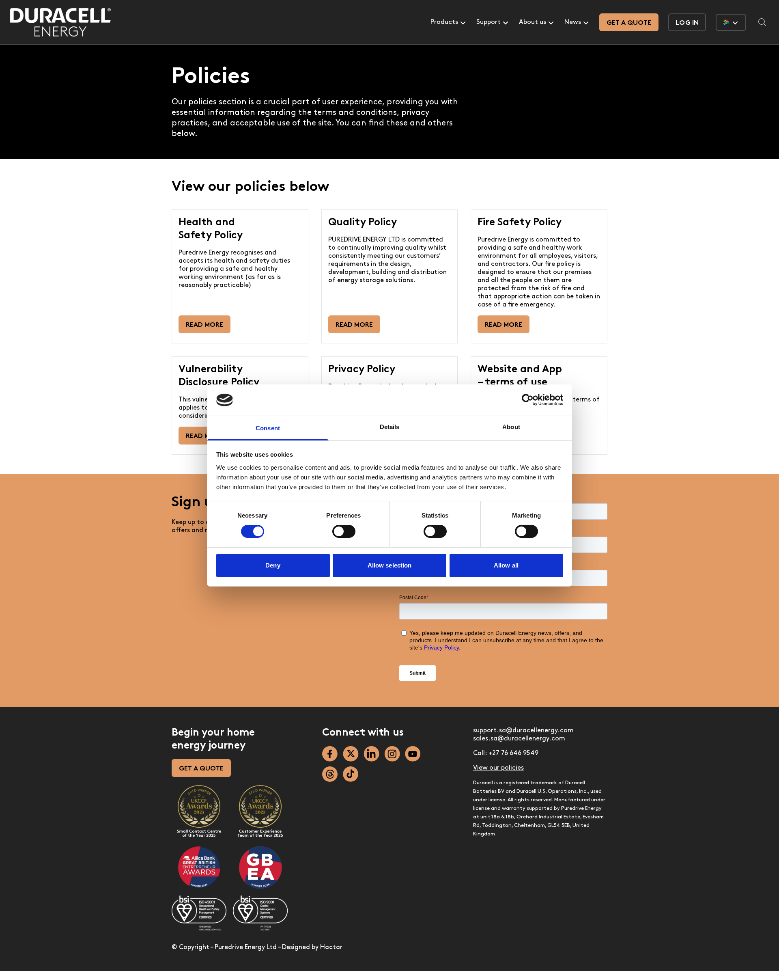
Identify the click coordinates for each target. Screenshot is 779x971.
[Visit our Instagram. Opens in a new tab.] (392, 754)
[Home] (60, 22)
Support (488, 22)
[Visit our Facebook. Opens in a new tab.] (330, 754)
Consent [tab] (268, 428)
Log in (687, 23)
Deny (272, 565)
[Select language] (731, 22)
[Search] (762, 22)
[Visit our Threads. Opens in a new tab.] (330, 774)
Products (444, 22)
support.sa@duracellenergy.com (523, 730)
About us (532, 22)
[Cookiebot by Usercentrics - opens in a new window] (527, 400)
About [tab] (511, 426)
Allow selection (390, 565)
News (572, 22)
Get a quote (629, 23)
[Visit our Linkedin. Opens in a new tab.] (371, 754)
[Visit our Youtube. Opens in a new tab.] (413, 754)
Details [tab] (390, 426)
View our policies (498, 768)
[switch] (343, 531)
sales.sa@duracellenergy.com (519, 739)
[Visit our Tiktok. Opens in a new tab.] (351, 774)
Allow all (506, 565)
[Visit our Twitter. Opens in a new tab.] (351, 754)
